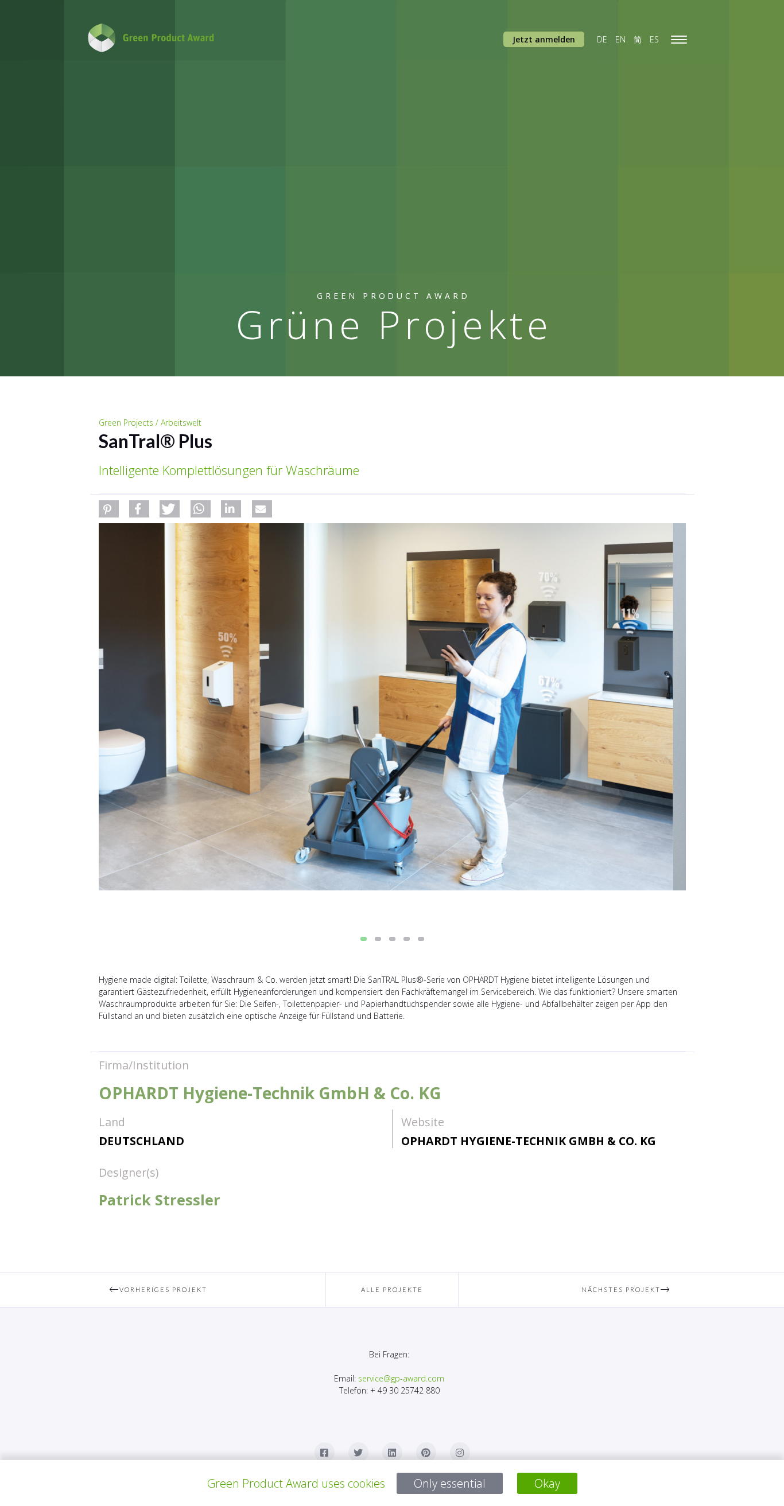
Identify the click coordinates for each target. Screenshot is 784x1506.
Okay (547, 1483)
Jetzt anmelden (544, 39)
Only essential (450, 1483)
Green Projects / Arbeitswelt (150, 422)
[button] (109, 508)
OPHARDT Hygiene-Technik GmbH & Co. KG (528, 1141)
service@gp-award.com (401, 1378)
